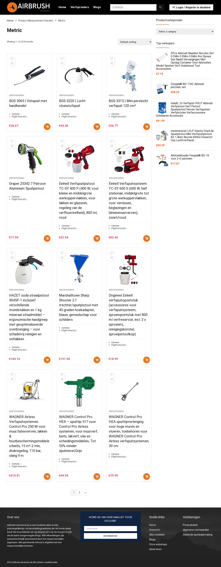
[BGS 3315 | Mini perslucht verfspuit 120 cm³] (129, 75)
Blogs (97, 7)
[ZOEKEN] (160, 7)
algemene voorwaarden (196, 529)
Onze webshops (158, 544)
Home (62, 7)
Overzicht (154, 529)
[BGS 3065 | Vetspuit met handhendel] (29, 75)
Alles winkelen (157, 534)
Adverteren (155, 549)
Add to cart (47, 126)
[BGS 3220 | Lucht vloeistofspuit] (79, 75)
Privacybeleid (190, 525)
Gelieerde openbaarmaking (197, 534)
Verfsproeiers (80, 7)
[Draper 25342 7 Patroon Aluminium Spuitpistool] (29, 158)
